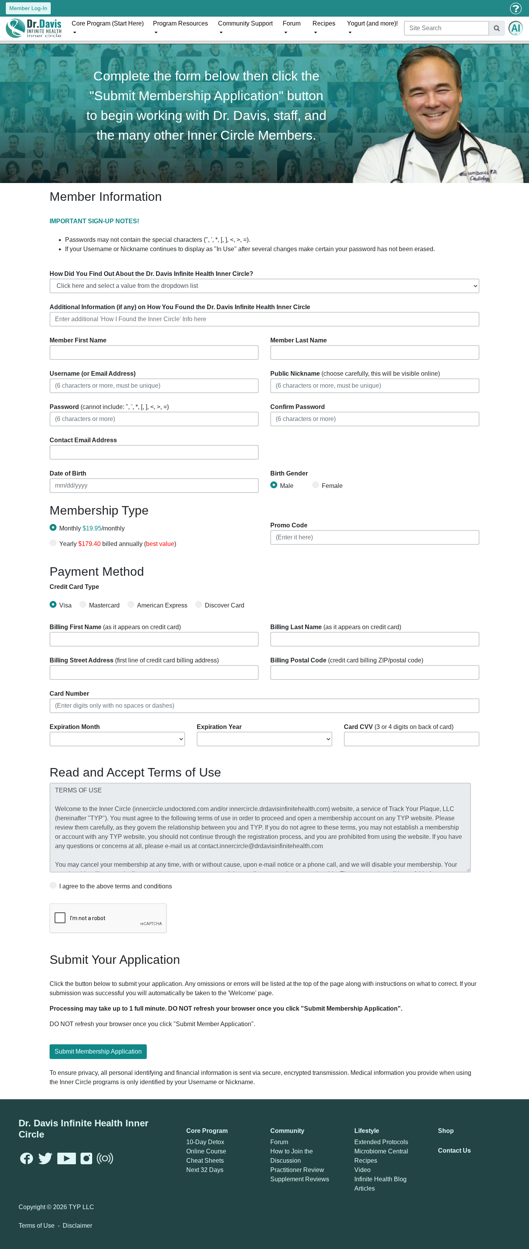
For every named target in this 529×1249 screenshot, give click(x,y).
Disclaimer (77, 1225)
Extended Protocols (381, 1142)
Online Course (206, 1151)
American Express (162, 605)
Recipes (324, 23)
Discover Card (224, 605)
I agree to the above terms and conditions (115, 886)
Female (332, 485)
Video (362, 1170)
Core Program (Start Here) (108, 23)
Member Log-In (28, 8)
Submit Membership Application (98, 1051)
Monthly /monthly (92, 528)
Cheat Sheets (205, 1160)
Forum (292, 23)
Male (287, 485)
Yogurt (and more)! (372, 23)
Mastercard (104, 605)
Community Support (245, 23)
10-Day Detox (205, 1142)
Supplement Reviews (299, 1179)
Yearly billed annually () (117, 544)
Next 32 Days (204, 1170)
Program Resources (180, 23)
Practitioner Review (297, 1170)
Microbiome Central (381, 1151)
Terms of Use (37, 1225)
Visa (65, 605)
